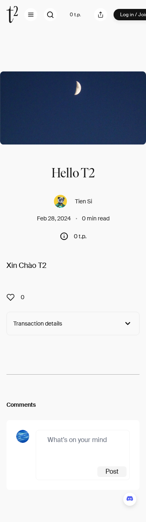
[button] (30, 14)
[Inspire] (12, 297)
